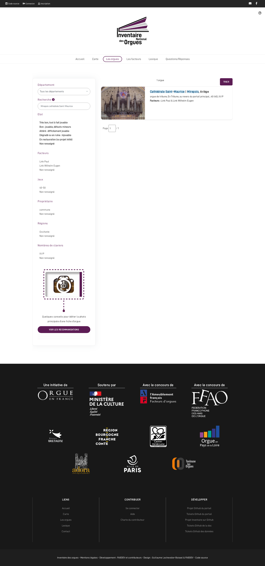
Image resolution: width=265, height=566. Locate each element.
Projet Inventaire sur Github (199, 520)
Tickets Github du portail (199, 514)
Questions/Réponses (178, 59)
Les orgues (112, 59)
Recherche (45, 99)
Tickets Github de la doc (199, 525)
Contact (66, 531)
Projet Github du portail (199, 508)
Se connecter (133, 508)
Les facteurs (134, 59)
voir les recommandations (64, 330)
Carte (95, 59)
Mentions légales (89, 557)
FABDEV (121, 557)
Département (46, 84)
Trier (226, 82)
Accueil (80, 59)
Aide (132, 514)
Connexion (30, 4)
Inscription (45, 4)
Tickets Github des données (199, 531)
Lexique (153, 59)
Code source (13, 4)
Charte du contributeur (132, 520)
